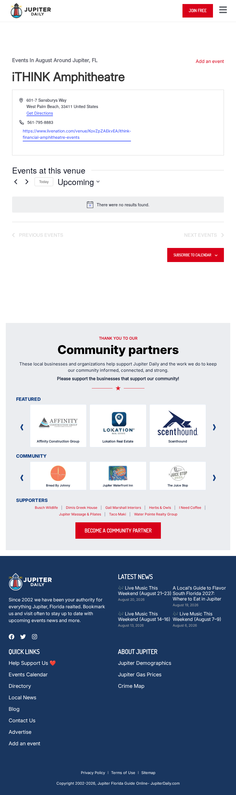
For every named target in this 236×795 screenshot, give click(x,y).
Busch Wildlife (46, 507)
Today (44, 181)
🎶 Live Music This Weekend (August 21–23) (145, 590)
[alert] (118, 205)
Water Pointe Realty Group (155, 514)
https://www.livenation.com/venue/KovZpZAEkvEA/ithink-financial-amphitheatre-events (77, 134)
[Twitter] (23, 637)
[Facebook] (11, 637)
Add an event (210, 61)
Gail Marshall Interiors (123, 507)
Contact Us (22, 720)
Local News (22, 697)
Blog (14, 709)
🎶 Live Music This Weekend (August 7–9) (197, 616)
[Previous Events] (15, 181)
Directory (20, 686)
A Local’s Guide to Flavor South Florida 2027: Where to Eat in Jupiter (199, 593)
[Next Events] (26, 181)
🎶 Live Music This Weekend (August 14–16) (144, 616)
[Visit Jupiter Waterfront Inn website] (118, 473)
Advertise (20, 732)
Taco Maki (117, 514)
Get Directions (39, 113)
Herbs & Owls (160, 507)
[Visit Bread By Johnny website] (58, 473)
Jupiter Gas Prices (139, 674)
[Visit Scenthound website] (178, 423)
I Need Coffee (190, 507)
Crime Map (131, 686)
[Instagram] (34, 637)
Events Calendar (28, 674)
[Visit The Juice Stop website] (178, 473)
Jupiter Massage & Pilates (80, 514)
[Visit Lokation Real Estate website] (118, 423)
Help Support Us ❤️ (32, 663)
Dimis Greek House (81, 507)
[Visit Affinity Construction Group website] (58, 423)
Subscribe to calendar (192, 255)
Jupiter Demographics (144, 663)
